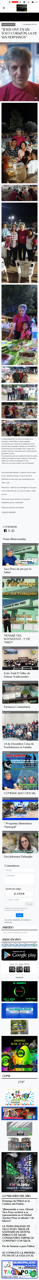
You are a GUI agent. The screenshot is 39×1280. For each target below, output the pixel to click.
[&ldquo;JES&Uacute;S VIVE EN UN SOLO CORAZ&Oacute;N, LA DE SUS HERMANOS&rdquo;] (20, 143)
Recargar (29, 904)
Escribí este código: (13, 889)
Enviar (19, 915)
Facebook (19, 977)
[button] (10, 2)
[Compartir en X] (9, 531)
